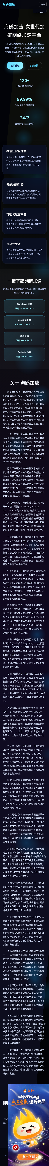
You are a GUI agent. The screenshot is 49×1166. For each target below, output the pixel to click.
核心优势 (40, 12)
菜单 (43, 5)
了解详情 (34, 65)
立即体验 (15, 65)
